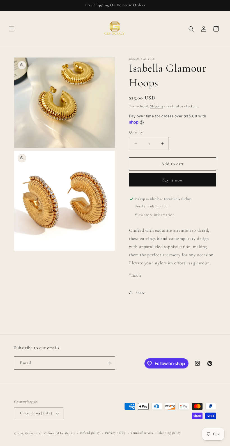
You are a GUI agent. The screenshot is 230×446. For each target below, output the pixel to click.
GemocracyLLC (36, 433)
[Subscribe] (108, 363)
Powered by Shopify (61, 433)
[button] (12, 29)
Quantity (136, 132)
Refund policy (90, 432)
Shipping (156, 106)
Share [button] (140, 292)
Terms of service (142, 432)
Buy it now (172, 180)
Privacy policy (115, 432)
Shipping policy (169, 432)
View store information (154, 214)
